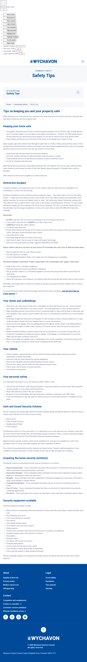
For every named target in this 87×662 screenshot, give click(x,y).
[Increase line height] (21, 51)
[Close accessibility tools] (5, 9)
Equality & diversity (10, 578)
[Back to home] (43, 61)
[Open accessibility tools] (3, 3)
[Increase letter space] (23, 54)
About (6, 573)
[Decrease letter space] (20, 54)
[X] (12, 617)
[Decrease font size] (16, 49)
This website (51, 585)
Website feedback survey (14, 611)
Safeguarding (8, 588)
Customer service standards (14, 608)
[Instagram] (18, 617)
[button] (83, 61)
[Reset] (2, 9)
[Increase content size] (24, 46)
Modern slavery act (11, 585)
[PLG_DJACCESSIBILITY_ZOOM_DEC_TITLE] (21, 46)
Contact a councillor (12, 604)
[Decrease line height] (17, 51)
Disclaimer (50, 581)
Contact (7, 595)
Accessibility (51, 578)
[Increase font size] (19, 49)
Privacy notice (9, 581)
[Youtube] (25, 617)
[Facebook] (5, 617)
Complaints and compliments (14, 600)
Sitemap (49, 588)
